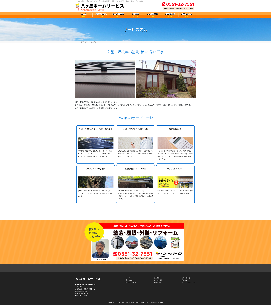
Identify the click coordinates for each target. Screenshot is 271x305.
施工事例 (157, 278)
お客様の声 (157, 282)
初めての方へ (130, 280)
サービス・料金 (131, 282)
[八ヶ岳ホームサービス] (99, 6)
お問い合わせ (186, 278)
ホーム (128, 278)
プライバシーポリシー (189, 282)
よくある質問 (158, 280)
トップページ (82, 42)
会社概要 (184, 280)
